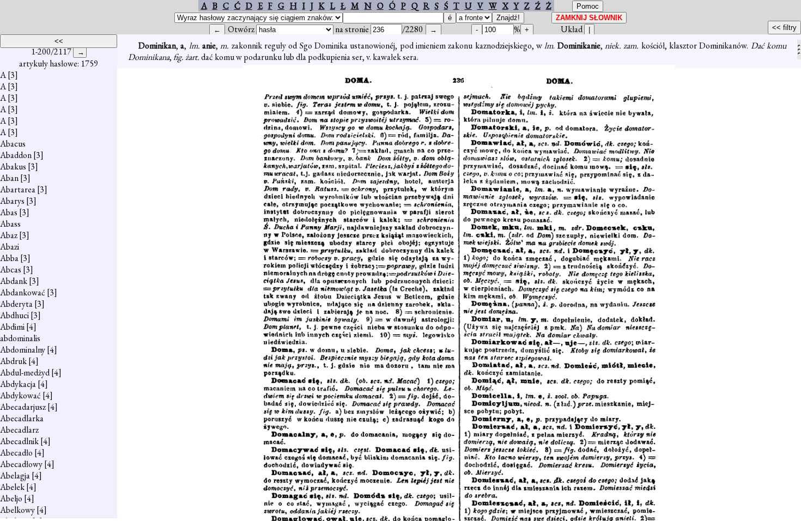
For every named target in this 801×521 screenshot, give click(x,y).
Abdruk (13, 361)
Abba (9, 258)
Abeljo (11, 498)
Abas (8, 212)
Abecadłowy (21, 464)
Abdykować (20, 395)
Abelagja (15, 475)
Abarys (12, 201)
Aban (9, 178)
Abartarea (17, 189)
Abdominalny (22, 349)
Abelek (12, 487)
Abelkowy (17, 510)
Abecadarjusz (23, 407)
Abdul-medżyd (25, 372)
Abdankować (22, 292)
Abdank (13, 281)
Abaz (8, 235)
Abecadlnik (19, 441)
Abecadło (16, 452)
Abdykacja (18, 384)
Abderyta (16, 304)
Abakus (13, 166)
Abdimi (12, 326)
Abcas (10, 269)
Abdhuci (14, 315)
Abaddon (16, 155)
